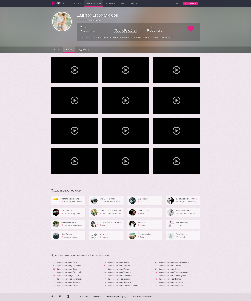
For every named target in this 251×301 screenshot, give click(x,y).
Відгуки (83, 49)
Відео (69, 49)
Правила (97, 297)
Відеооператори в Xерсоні (119, 279)
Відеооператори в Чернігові (69, 282)
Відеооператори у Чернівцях (120, 272)
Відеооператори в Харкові (170, 266)
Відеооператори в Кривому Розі (172, 276)
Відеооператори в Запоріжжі (120, 276)
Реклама (84, 297)
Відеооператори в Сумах (67, 286)
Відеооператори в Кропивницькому (123, 286)
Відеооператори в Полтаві (170, 279)
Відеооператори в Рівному (119, 269)
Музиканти (110, 3)
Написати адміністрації (117, 297)
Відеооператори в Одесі (67, 269)
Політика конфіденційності (143, 297)
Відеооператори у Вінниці (68, 276)
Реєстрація (190, 3)
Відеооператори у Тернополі (69, 266)
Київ (84, 27)
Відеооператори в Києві (67, 262)
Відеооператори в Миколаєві (69, 279)
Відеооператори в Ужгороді (69, 272)
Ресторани (136, 3)
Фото (57, 49)
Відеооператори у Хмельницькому (174, 272)
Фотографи (76, 3)
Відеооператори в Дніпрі (169, 269)
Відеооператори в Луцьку (119, 266)
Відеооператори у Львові (118, 262)
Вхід (177, 3)
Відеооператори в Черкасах (120, 282)
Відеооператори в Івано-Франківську (174, 262)
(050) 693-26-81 (125, 30)
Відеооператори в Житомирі (171, 282)
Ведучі (123, 3)
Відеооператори (94, 3)
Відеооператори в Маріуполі (171, 286)
